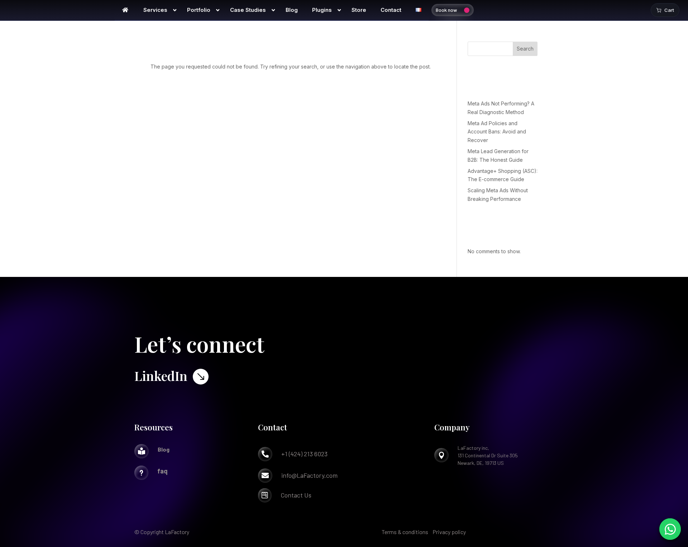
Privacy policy (449, 531)
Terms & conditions (405, 531)
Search (525, 49)
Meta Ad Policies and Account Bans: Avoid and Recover (497, 131)
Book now (446, 10)
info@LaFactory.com (309, 475)
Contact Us (296, 495)
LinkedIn (160, 375)
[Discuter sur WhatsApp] (670, 529)
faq (162, 471)
